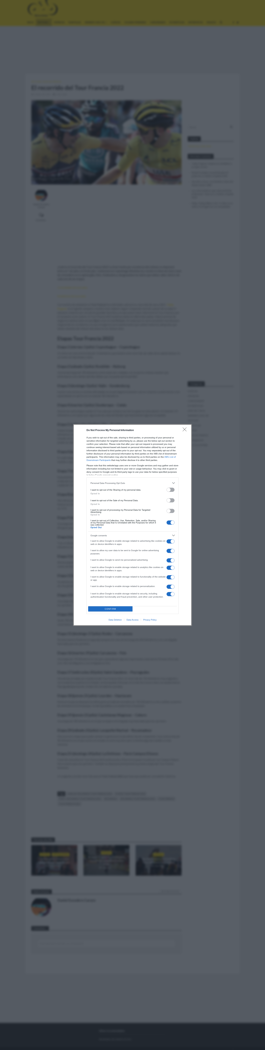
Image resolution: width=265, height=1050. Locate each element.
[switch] (171, 490)
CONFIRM (110, 609)
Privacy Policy (150, 620)
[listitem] (132, 483)
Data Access (132, 620)
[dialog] (132, 525)
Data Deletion (115, 620)
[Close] (185, 430)
